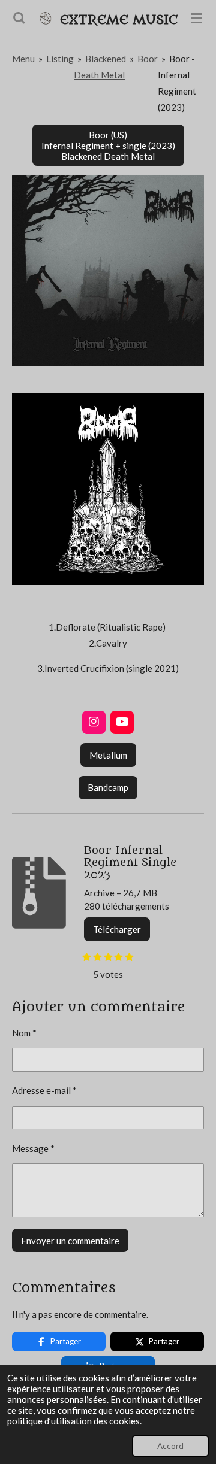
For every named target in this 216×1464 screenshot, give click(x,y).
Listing (60, 58)
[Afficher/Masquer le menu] (197, 18)
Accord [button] (170, 1446)
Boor (147, 58)
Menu (23, 58)
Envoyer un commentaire (70, 1240)
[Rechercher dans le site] (19, 18)
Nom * (24, 1032)
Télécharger (117, 929)
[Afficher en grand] (108, 270)
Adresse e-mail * (44, 1090)
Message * (33, 1148)
